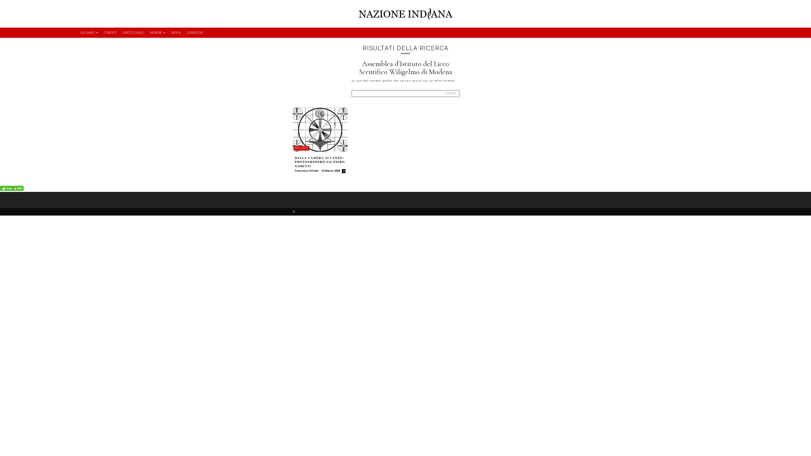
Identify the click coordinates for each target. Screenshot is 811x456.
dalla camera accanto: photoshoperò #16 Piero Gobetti (320, 162)
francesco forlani (306, 170)
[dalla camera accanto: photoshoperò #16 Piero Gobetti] (320, 130)
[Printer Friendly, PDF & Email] (12, 189)
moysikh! (301, 148)
